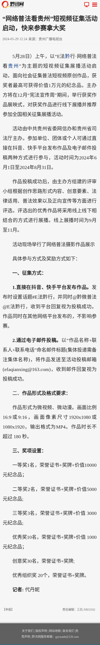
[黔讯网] (13, 4)
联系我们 (68, 631)
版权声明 (41, 631)
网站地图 (55, 631)
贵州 (13, 66)
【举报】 (8, 609)
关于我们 (27, 631)
